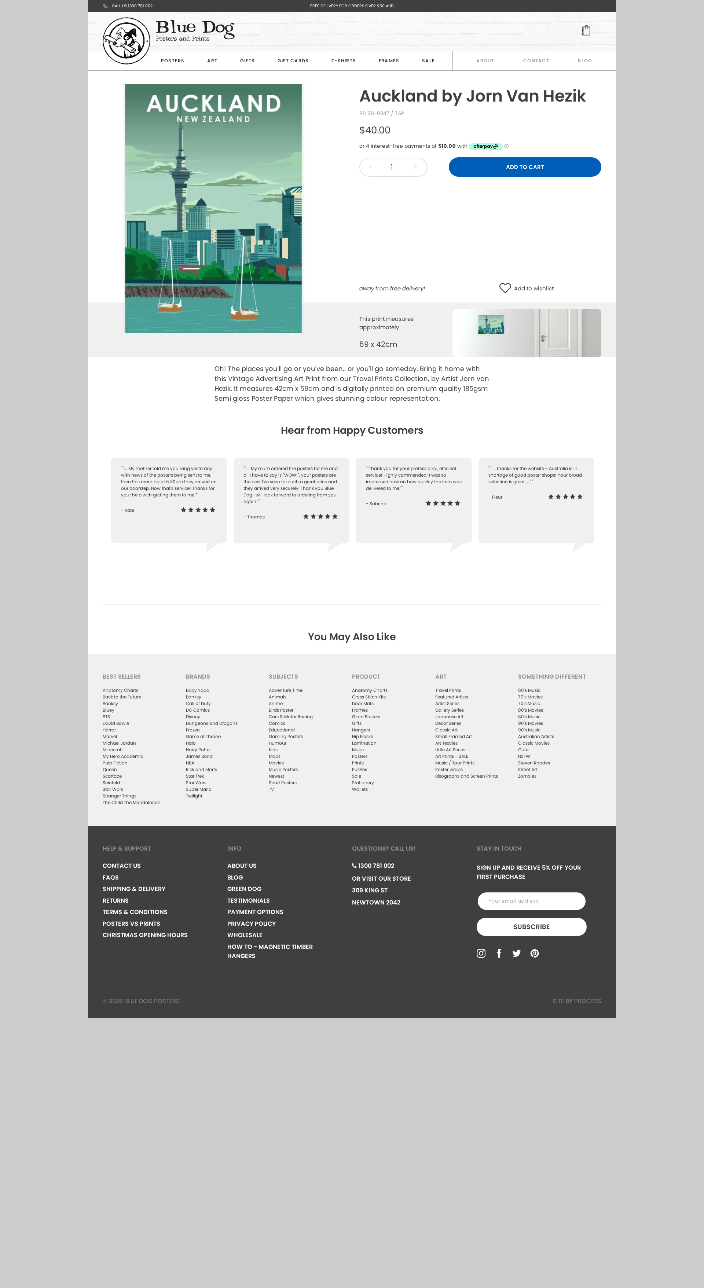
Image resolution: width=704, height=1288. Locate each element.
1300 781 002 (375, 866)
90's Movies (530, 723)
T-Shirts (343, 61)
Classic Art (446, 730)
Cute (523, 749)
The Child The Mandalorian (132, 802)
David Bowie (116, 723)
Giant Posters (366, 716)
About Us (242, 866)
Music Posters (283, 769)
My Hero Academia (123, 756)
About (485, 61)
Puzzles (359, 769)
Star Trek (195, 776)
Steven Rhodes (534, 763)
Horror (109, 730)
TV (271, 789)
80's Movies (530, 710)
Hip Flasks (362, 736)
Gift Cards (293, 61)
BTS (106, 716)
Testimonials (248, 900)
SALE (428, 61)
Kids (273, 749)
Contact (536, 61)
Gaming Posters (286, 736)
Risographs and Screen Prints (466, 776)
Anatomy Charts (120, 690)
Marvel (110, 736)
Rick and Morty (201, 769)
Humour (277, 743)
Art (212, 61)
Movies (276, 763)
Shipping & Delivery (134, 889)
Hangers (361, 730)
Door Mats (363, 703)
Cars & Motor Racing (291, 716)
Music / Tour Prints (454, 763)
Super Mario (199, 789)
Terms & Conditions (135, 912)
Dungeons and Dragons (212, 723)
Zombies (527, 776)
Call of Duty (198, 703)
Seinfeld (111, 782)
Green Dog (244, 889)
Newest (276, 776)
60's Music (529, 690)
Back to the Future (122, 697)
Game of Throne (203, 736)
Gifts (247, 61)
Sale (356, 776)
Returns (116, 900)
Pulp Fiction (115, 763)
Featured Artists (451, 697)
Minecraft (113, 749)
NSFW (524, 756)
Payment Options (255, 912)
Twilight (194, 796)
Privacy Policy (251, 924)
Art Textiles (446, 743)
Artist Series (447, 703)
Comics (277, 723)
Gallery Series (449, 710)
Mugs (358, 749)
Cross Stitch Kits (369, 697)
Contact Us (122, 866)
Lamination (364, 743)
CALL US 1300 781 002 (132, 5)
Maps (274, 756)
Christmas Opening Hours (145, 935)
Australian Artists (536, 736)
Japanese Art (449, 716)
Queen (110, 769)
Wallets (360, 789)
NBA (190, 763)
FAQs (111, 877)
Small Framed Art (453, 736)
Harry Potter (198, 749)
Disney (193, 716)
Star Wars (113, 789)
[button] (507, 289)
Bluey (108, 710)
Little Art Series (450, 749)
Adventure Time (285, 690)
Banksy (110, 703)
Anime (276, 703)
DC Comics (198, 710)
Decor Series (448, 723)
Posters (173, 61)
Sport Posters (283, 782)
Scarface (112, 776)
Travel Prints (448, 690)
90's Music (529, 730)
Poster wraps (449, 769)
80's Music (529, 716)
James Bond (199, 756)
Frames (389, 61)
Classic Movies (534, 743)
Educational (282, 730)
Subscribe (531, 926)
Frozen (193, 730)
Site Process (577, 1001)
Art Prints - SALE (451, 756)
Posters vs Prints (131, 924)
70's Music (529, 703)
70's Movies (530, 697)
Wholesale (245, 935)
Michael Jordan (119, 743)
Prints (358, 763)
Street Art (527, 769)
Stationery (363, 782)
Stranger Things (119, 796)
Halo (191, 743)
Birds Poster (281, 710)
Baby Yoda (197, 690)
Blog (585, 61)
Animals (277, 697)
